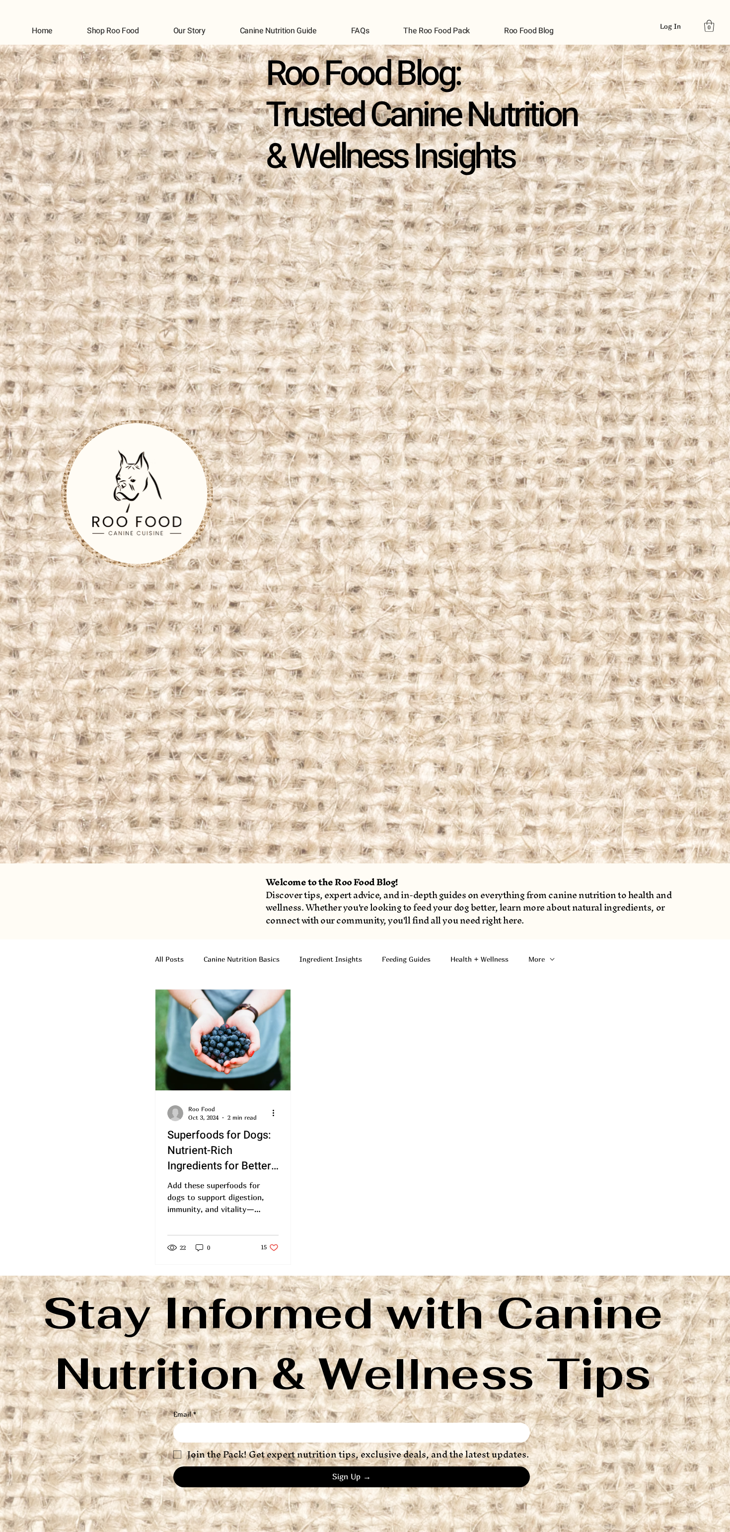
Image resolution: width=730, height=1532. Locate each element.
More (536, 959)
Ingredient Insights (330, 959)
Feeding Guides (406, 959)
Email (184, 1414)
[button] (709, 26)
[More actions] (277, 1113)
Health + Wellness (479, 959)
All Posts (169, 959)
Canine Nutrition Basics (242, 959)
